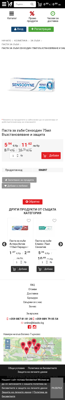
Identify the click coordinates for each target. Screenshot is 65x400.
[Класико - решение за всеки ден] (10, 5)
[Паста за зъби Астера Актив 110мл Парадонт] (19, 228)
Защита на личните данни (32, 372)
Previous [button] (4, 245)
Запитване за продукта (21, 179)
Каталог (12, 18)
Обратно (34, 201)
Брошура (32, 297)
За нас (32, 306)
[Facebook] (29, 327)
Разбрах (57, 388)
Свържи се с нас (32, 302)
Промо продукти (32, 19)
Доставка (32, 293)
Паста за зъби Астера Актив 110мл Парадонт (19, 243)
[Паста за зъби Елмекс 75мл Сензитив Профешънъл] (45, 228)
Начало (6, 40)
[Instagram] (34, 327)
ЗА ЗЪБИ (35, 40)
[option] (19, 245)
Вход (19, 29)
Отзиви (32, 289)
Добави (54, 155)
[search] (32, 4)
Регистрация (42, 29)
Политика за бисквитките (42, 368)
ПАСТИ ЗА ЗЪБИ (10, 44)
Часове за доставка (53, 19)
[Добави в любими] (29, 220)
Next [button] (60, 245)
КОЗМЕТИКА (20, 40)
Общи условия (16, 368)
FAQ (32, 285)
